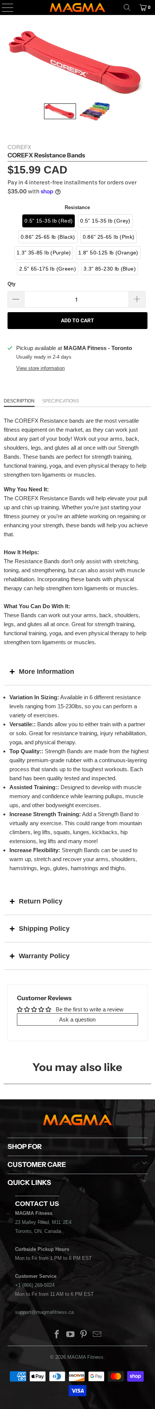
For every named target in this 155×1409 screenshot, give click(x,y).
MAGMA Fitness (85, 1357)
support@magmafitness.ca (44, 1312)
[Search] (127, 7)
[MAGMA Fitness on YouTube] (70, 1335)
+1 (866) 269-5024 (35, 1285)
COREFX (19, 147)
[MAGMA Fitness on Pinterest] (84, 1335)
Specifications (60, 401)
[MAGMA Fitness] (77, 7)
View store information (40, 368)
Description (19, 401)
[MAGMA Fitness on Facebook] (57, 1335)
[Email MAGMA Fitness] (97, 1335)
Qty (11, 284)
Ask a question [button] (77, 1019)
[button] (60, 111)
